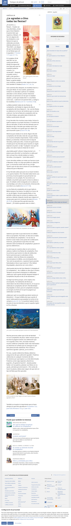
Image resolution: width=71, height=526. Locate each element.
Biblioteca (5, 8)
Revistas (20, 491)
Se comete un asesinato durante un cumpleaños (23, 448)
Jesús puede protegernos (53, 221)
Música (19, 506)
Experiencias (34, 501)
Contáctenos (34, 489)
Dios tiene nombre (52, 70)
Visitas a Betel (34, 491)
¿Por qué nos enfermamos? (54, 166)
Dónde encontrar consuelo (54, 211)
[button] (24, 5)
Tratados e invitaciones (23, 487)
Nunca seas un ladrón (52, 171)
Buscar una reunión (58, 482)
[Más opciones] (67, 8)
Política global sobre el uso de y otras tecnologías (28, 517)
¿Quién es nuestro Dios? (53, 189)
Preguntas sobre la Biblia (10, 481)
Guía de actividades (22, 493)
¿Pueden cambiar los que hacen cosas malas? (57, 177)
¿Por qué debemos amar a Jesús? (55, 246)
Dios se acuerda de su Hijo (54, 251)
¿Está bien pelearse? (52, 145)
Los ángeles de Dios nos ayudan (55, 105)
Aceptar (4, 523)
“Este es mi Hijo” (51, 75)
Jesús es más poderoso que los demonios (57, 100)
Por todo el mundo (35, 503)
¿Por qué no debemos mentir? (55, 161)
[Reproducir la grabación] (60, 8)
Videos (19, 504)
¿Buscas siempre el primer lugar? (55, 151)
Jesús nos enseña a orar (53, 110)
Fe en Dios (7, 500)
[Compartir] (64, 8)
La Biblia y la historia (9, 504)
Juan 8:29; (10, 408)
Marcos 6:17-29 (25, 186)
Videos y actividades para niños (22, 461)
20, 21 (31, 84)
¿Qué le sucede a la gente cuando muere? (58, 226)
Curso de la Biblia (8, 485)
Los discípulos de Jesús (53, 115)
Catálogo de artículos (22, 489)
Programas (20, 495)
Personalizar (18, 523)
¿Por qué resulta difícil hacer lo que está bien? (57, 183)
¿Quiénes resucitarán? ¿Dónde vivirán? (57, 236)
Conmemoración (34, 495)
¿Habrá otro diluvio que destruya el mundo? (55, 290)
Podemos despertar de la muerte (55, 231)
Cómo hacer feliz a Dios (53, 257)
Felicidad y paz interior (9, 490)
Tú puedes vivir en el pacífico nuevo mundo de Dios (56, 303)
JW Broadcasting (22, 502)
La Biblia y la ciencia (9, 502)
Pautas (19, 499)
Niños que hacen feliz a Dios (54, 262)
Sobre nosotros (34, 482)
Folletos (19, 485)
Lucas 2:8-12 (16, 301)
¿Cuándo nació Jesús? (19, 436)
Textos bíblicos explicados (10, 483)
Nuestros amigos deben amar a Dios (56, 277)
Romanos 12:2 (17, 408)
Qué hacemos (34, 499)
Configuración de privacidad (26, 519)
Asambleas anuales (35, 497)
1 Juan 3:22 (27, 408)
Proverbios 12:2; (32, 406)
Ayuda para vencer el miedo (54, 206)
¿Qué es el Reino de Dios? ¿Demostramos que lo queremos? (57, 283)
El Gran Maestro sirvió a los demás (56, 80)
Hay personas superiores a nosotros (56, 90)
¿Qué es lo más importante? (54, 130)
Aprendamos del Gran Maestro (20, 8)
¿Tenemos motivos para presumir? (56, 156)
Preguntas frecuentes (35, 484)
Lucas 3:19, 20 (24, 130)
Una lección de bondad (53, 125)
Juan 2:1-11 (13, 55)
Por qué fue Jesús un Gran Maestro (56, 55)
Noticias (33, 478)
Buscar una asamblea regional (49, 485)
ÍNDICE (57, 46)
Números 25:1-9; (20, 102)
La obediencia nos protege (54, 85)
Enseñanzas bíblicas (9, 478)
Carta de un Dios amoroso (54, 60)
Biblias (19, 481)
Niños (6, 498)
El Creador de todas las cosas (54, 65)
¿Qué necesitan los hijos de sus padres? (57, 50)
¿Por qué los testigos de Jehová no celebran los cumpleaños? (22, 425)
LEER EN (49, 12)
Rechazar (10, 523)
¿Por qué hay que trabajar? (54, 267)
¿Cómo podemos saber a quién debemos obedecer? (57, 195)
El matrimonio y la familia (10, 493)
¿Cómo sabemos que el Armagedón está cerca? (57, 296)
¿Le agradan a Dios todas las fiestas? (57, 201)
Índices (19, 497)
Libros (10, 8)
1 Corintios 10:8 (30, 102)
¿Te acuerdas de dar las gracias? (55, 140)
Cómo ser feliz (50, 135)
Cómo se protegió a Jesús (53, 216)
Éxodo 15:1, (25, 84)
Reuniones (33, 493)
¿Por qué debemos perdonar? (54, 120)
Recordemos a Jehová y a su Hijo (55, 241)
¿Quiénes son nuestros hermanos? (56, 272)
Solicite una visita (34, 487)
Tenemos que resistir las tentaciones (56, 95)
